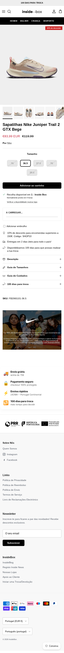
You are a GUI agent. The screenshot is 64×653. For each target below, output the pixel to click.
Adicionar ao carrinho (32, 185)
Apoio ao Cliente (11, 577)
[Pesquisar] (10, 11)
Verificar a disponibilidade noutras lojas (22, 202)
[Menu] (3, 11)
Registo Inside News (13, 567)
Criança (35, 21)
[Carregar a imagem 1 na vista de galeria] (32, 65)
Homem (13, 21)
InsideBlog (8, 562)
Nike (9, 143)
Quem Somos (10, 448)
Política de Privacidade (14, 480)
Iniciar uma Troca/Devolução (17, 581)
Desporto (48, 21)
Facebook (12, 460)
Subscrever (13, 543)
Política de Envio (11, 490)
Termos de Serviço (12, 494)
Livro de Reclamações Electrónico (20, 499)
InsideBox (13, 639)
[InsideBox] (32, 11)
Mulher (24, 21)
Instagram (12, 454)
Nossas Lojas (10, 572)
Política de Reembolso (14, 485)
